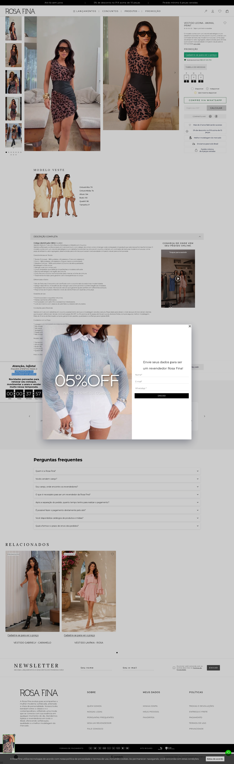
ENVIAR (162, 396)
